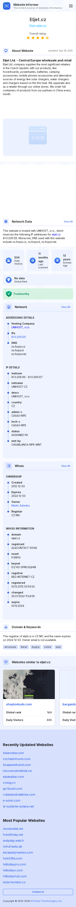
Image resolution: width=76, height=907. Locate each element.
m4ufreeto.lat (12, 846)
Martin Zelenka (20, 505)
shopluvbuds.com (19, 704)
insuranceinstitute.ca (17, 771)
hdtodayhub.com (15, 876)
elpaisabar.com (13, 777)
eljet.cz (56, 234)
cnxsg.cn (9, 782)
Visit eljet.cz (37, 25)
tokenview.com (13, 753)
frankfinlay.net (13, 834)
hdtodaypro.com (14, 864)
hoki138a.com (12, 858)
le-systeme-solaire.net (18, 806)
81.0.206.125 (18, 336)
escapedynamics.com (18, 852)
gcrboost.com (12, 788)
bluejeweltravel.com (17, 765)
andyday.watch (13, 840)
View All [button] (68, 221)
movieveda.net (13, 829)
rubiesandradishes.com (19, 794)
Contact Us (38, 891)
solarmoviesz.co (14, 882)
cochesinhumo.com (16, 759)
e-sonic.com (11, 800)
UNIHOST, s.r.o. (20, 327)
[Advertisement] (38, 107)
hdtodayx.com (13, 870)
